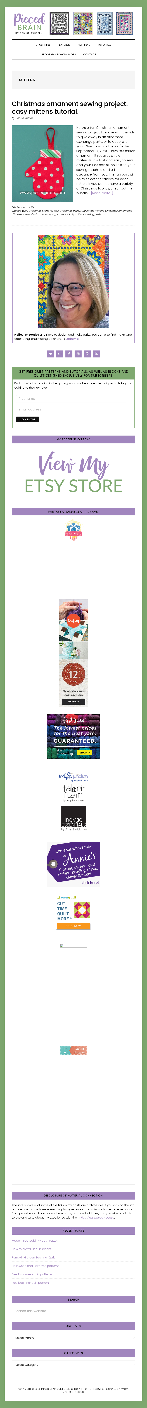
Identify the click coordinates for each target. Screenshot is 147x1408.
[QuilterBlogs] (73, 1050)
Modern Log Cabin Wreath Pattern (35, 1241)
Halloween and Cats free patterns (35, 1266)
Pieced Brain (73, 23)
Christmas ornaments (118, 211)
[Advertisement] (73, 1010)
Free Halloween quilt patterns (32, 1274)
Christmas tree (21, 214)
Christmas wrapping (43, 214)
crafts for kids (65, 214)
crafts (30, 207)
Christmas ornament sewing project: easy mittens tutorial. (70, 107)
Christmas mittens (92, 211)
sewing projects (95, 214)
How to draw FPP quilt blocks (31, 1249)
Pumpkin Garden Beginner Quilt (33, 1257)
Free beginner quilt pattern (30, 1283)
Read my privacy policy (97, 1217)
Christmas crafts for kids (43, 211)
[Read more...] (102, 193)
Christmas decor (70, 211)
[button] (104, 54)
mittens (79, 214)
